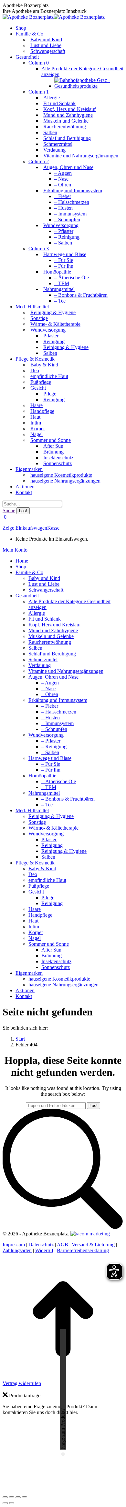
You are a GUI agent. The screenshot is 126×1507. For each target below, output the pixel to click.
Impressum (14, 1244)
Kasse (53, 528)
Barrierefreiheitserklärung (83, 1250)
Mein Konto (15, 550)
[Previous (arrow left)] (5, 1503)
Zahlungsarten (17, 1250)
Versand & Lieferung (93, 1244)
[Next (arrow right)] (11, 1503)
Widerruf (44, 1250)
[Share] (11, 1497)
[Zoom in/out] (24, 1497)
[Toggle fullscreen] (18, 1497)
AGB (62, 1244)
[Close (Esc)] (5, 1497)
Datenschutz (41, 1244)
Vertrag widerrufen (22, 1383)
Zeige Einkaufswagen (25, 528)
